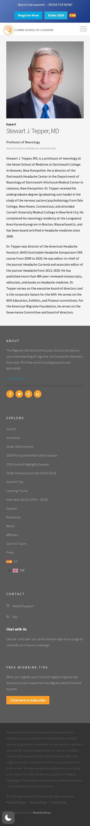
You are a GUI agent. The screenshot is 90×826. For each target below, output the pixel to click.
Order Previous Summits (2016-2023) (31, 473)
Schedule (13, 438)
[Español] (72, 15)
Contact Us (58, 802)
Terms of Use (38, 802)
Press (10, 552)
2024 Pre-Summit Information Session (32, 455)
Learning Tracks (16, 491)
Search (11, 429)
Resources (13, 517)
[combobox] (72, 15)
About (10, 526)
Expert (11, 124)
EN (22, 570)
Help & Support (23, 606)
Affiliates (12, 535)
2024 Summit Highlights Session (27, 464)
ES (16, 561)
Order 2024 (56, 15)
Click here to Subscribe (27, 700)
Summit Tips (14, 482)
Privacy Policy (15, 802)
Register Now (28, 15)
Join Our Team (16, 543)
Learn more (14, 378)
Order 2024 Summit (19, 447)
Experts (11, 508)
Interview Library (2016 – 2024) (27, 499)
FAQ (15, 617)
